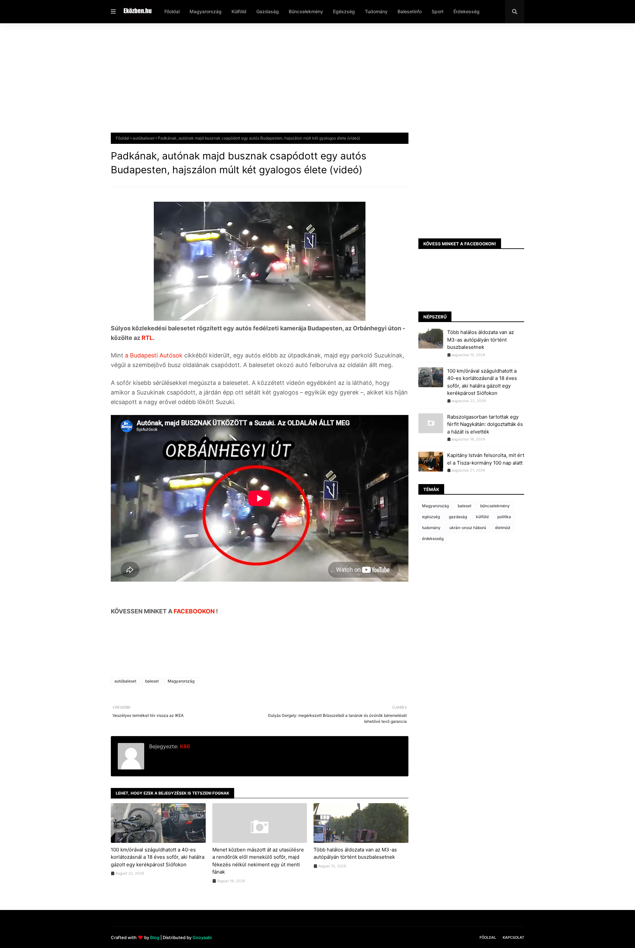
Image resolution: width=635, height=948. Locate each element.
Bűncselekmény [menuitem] (306, 11)
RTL (147, 337)
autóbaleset (143, 138)
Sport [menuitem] (438, 11)
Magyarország (181, 681)
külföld (482, 516)
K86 (184, 746)
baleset (152, 681)
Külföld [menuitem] (239, 11)
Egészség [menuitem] (344, 11)
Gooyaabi (202, 937)
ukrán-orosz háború (467, 527)
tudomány (431, 527)
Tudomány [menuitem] (376, 11)
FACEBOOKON (195, 611)
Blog (154, 937)
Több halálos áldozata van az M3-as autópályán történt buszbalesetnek (355, 853)
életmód (502, 527)
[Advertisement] (309, 83)
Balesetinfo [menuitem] (410, 11)
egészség (431, 516)
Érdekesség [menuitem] (466, 11)
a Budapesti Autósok (154, 355)
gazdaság (458, 516)
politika (504, 516)
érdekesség (433, 538)
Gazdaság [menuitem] (267, 11)
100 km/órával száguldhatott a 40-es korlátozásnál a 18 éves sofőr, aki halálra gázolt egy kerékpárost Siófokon (157, 857)
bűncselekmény (495, 505)
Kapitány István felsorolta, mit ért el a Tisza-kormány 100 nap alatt (485, 459)
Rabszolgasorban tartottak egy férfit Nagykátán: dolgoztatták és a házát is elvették (485, 424)
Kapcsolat (513, 937)
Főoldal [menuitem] (172, 11)
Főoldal (122, 138)
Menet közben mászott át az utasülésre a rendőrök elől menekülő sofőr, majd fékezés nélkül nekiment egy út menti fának (258, 860)
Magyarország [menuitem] (206, 11)
